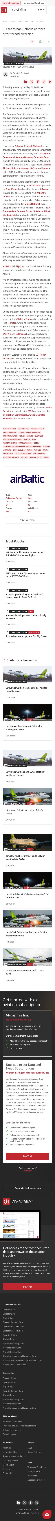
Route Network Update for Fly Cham (26, 636)
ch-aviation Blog (10, 1452)
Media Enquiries (9, 1465)
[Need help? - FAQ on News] (31, 41)
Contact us (27, 1171)
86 (29, 505)
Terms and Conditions (37, 1467)
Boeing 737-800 (9, 429)
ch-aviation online (10, 3)
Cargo (46, 457)
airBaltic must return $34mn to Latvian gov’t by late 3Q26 (25, 858)
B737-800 (35, 185)
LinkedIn (25, 81)
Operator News (9, 1310)
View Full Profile (27, 520)
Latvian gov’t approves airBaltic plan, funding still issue (24, 728)
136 (7, 512)
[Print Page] (48, 41)
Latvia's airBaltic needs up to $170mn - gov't (25, 972)
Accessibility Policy (36, 1480)
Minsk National (34, 146)
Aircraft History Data (12, 1348)
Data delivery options (12, 1430)
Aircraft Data (8, 1339)
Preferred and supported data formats (19, 1426)
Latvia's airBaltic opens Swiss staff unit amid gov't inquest (25, 774)
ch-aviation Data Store (34, 3)
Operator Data (9, 1314)
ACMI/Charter (36, 457)
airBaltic (7, 266)
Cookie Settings (34, 1452)
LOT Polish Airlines (23, 454)
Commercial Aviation (19, 22)
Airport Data (8, 1318)
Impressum (32, 1476)
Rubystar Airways (20, 168)
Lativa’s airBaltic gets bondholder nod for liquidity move (26, 689)
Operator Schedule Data (13, 1327)
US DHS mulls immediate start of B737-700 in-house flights (25, 554)
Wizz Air (7, 334)
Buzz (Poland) (12, 189)
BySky (33, 168)
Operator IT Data (10, 1335)
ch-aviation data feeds (12, 1422)
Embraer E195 (23, 429)
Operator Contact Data (13, 1322)
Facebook (37, 81)
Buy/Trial (27, 1156)
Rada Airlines (39, 454)
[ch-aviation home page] (13, 10)
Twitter (24, 1502)
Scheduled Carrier (14, 498)
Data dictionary (9, 1434)
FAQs (30, 1448)
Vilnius (6, 196)
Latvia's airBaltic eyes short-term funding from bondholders (27, 934)
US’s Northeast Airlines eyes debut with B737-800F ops (26, 575)
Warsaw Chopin (10, 443)
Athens (40, 193)
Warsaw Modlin (25, 443)
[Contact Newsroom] (40, 41)
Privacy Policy (34, 1471)
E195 (30, 411)
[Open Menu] (50, 10)
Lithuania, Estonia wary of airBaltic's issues (24, 812)
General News (37, 22)
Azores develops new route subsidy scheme (26, 617)
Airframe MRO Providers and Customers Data (22, 1361)
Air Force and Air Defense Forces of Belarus (22, 446)
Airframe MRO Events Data (14, 1365)
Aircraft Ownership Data (13, 1344)
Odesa (13, 323)
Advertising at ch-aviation (14, 1456)
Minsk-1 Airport (37, 429)
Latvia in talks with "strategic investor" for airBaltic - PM (27, 896)
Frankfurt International (30, 432)
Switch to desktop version (28, 1188)
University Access (10, 1461)
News (5, 22)
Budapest (39, 436)
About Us (7, 1448)
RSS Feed (50, 81)
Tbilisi (20, 319)
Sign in (41, 10)
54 (7, 505)
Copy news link (44, 81)
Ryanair (45, 189)
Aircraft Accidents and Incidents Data (19, 1356)
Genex (45, 168)
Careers (6, 1469)
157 (29, 512)
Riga (18, 266)
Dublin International (12, 439)
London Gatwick (10, 436)
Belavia (18, 146)
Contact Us (7, 1473)
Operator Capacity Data (13, 1331)
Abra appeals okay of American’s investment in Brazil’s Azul (25, 596)
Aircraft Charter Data (12, 1352)
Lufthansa (21, 334)
